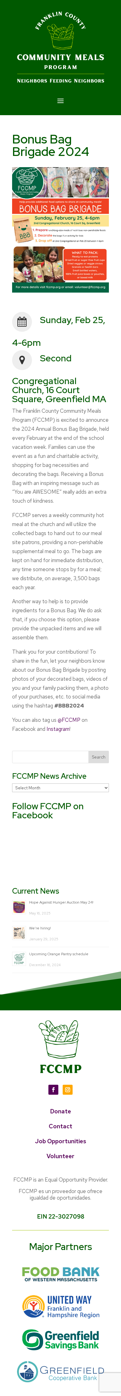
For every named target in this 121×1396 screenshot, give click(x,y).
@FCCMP (69, 720)
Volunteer (60, 1156)
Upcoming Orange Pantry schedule (58, 954)
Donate (60, 1111)
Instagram (58, 729)
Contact (60, 1126)
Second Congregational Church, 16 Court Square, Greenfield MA (59, 378)
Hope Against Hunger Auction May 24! (61, 902)
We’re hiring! (40, 928)
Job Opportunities (60, 1141)
